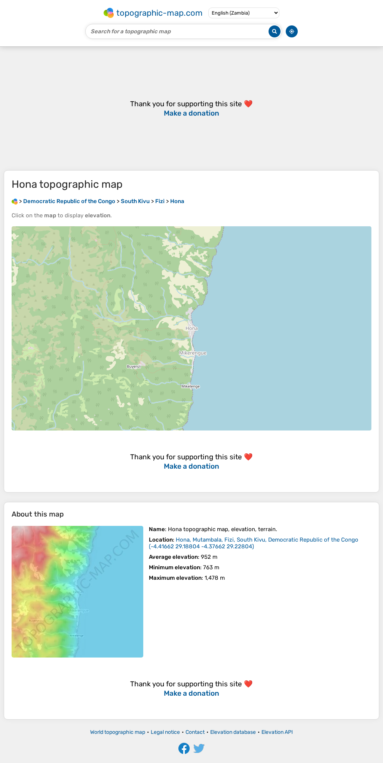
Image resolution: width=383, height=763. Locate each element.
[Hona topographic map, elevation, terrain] (77, 592)
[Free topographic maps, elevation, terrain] (15, 201)
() (253, 543)
